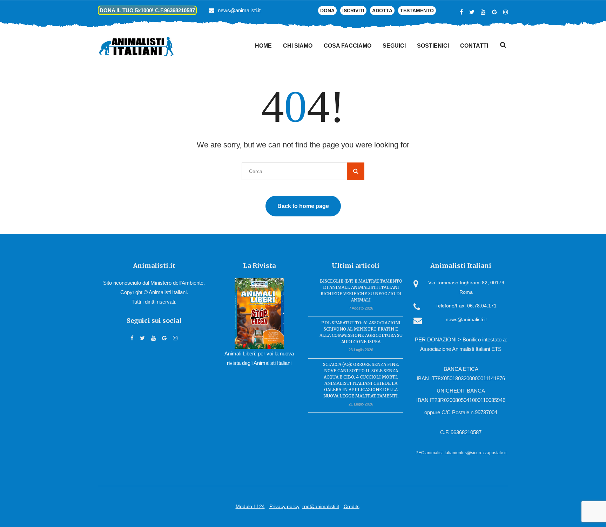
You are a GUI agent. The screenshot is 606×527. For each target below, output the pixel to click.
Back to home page (303, 206)
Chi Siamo (297, 46)
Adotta (382, 10)
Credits (351, 506)
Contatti (474, 46)
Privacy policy (284, 506)
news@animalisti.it (239, 10)
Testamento (417, 10)
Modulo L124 (250, 506)
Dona (327, 10)
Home (263, 46)
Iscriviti (353, 10)
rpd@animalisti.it (320, 506)
